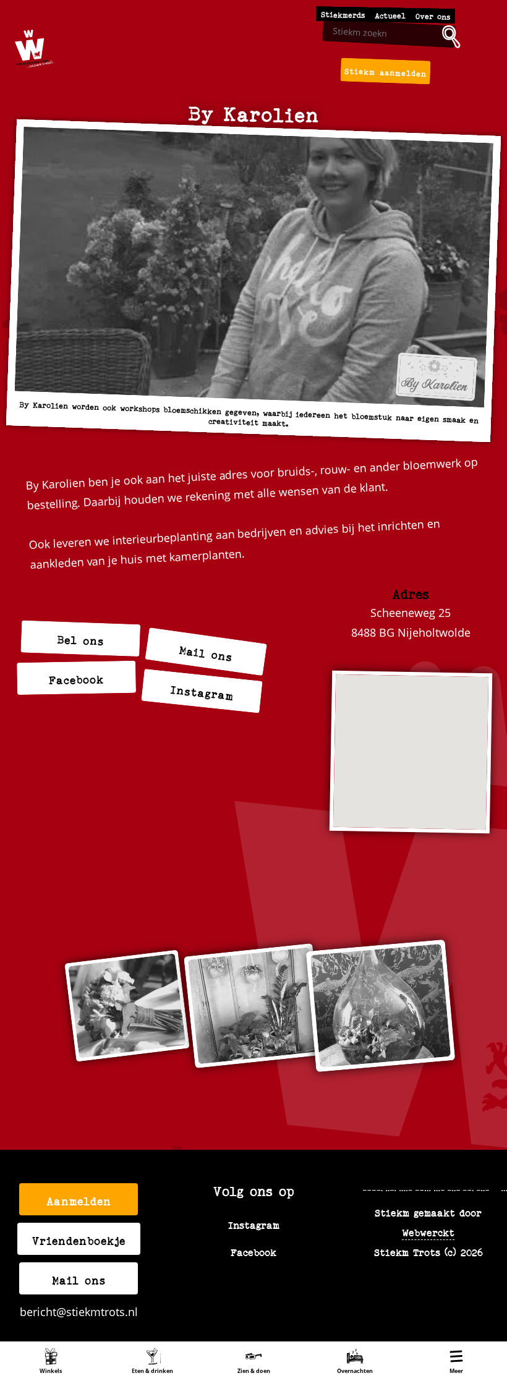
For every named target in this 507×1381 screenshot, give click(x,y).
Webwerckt (428, 1231)
